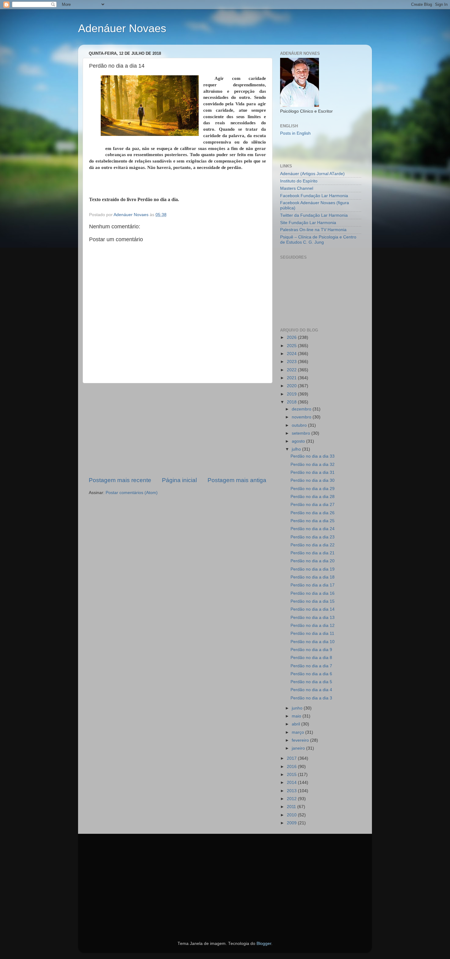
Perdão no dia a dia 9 (311, 649)
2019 (292, 394)
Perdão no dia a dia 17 (313, 585)
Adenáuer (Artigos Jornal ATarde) (312, 173)
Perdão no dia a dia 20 (313, 561)
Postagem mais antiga (237, 480)
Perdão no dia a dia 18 (313, 577)
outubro (300, 425)
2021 (292, 378)
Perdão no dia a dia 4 (311, 689)
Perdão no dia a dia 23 (313, 537)
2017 (292, 758)
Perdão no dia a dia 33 (313, 456)
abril (296, 724)
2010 (292, 815)
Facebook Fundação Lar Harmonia (314, 195)
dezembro (302, 409)
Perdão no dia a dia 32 (313, 464)
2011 (292, 806)
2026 (292, 337)
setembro (301, 433)
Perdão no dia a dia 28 (313, 496)
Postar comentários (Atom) (132, 492)
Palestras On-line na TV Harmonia (313, 229)
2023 (292, 361)
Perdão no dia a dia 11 (312, 633)
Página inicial (179, 480)
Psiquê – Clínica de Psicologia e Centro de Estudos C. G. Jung (318, 239)
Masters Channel (296, 188)
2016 (292, 766)
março (298, 732)
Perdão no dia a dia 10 (313, 641)
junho (298, 708)
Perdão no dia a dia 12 (313, 625)
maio (297, 716)
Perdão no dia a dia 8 (311, 657)
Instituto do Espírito (298, 181)
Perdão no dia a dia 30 (313, 480)
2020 (292, 386)
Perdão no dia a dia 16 (313, 593)
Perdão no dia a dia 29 (313, 488)
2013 (292, 791)
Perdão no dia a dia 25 (313, 521)
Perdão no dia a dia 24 (313, 528)
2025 (292, 345)
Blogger (264, 943)
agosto (299, 441)
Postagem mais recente (120, 480)
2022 (292, 370)
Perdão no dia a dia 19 (313, 569)
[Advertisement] (177, 429)
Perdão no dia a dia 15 (313, 601)
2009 (292, 823)
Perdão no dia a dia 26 (313, 513)
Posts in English (295, 133)
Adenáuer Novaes (122, 28)
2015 (292, 774)
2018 (292, 402)
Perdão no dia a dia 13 (313, 617)
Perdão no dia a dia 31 (313, 472)
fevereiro (301, 740)
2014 (292, 782)
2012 (292, 798)
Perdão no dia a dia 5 (311, 682)
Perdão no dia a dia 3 (311, 698)
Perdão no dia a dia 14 (313, 609)
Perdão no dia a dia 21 (313, 553)
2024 (292, 353)
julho (297, 449)
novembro (302, 417)
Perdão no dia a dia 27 (313, 504)
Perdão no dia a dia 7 (311, 666)
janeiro (299, 748)
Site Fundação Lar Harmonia (308, 222)
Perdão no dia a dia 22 (313, 545)
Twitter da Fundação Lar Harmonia (314, 215)
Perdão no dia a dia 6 (311, 674)
